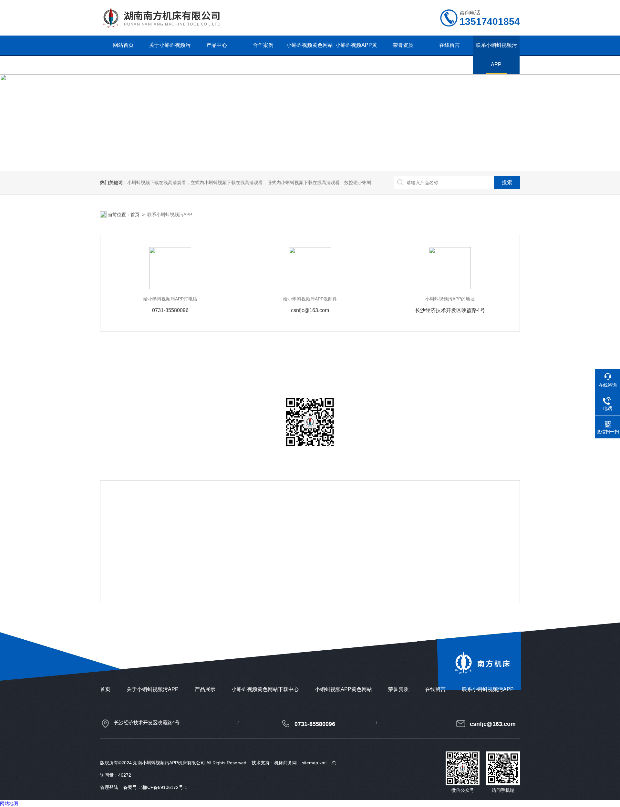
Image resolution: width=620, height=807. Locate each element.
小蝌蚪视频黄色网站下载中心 (309, 54)
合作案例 (263, 45)
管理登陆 (109, 787)
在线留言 (449, 45)
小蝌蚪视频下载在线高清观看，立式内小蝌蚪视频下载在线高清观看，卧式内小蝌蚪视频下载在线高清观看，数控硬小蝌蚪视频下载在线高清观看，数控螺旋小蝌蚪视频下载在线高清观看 (312, 182)
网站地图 (9, 803)
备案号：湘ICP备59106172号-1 (155, 787)
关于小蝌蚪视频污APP (170, 54)
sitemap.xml (314, 762)
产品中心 (216, 45)
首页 (135, 214)
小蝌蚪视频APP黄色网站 (356, 54)
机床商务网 (285, 762)
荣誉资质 (403, 45)
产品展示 (205, 689)
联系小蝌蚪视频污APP (496, 54)
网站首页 (123, 45)
